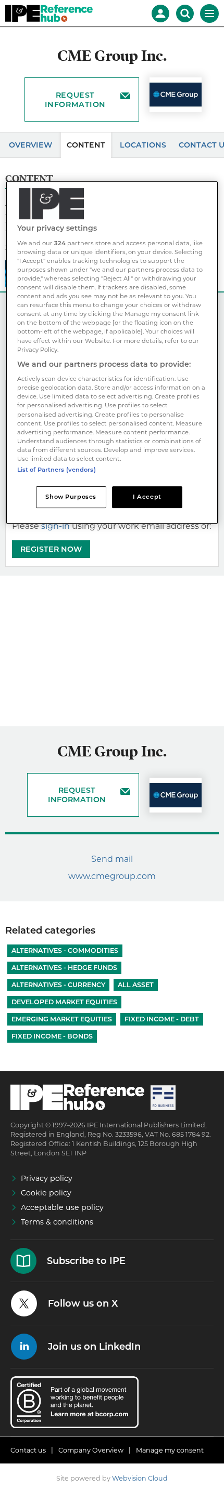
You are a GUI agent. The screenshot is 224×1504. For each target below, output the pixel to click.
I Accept (147, 496)
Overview (30, 145)
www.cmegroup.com (112, 876)
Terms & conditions (57, 1222)
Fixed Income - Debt (162, 1019)
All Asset (136, 985)
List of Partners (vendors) (56, 469)
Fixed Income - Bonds (52, 1036)
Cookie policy (46, 1192)
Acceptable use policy (62, 1207)
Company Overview (90, 1450)
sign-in (55, 526)
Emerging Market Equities (61, 1019)
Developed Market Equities (64, 1002)
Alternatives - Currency (58, 985)
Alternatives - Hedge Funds (64, 967)
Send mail (112, 859)
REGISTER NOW (51, 549)
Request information (75, 99)
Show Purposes (70, 496)
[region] (112, 352)
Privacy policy (46, 1178)
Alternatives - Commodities (64, 950)
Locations (143, 145)
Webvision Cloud (140, 1478)
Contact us (28, 1450)
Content (86, 145)
